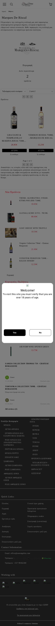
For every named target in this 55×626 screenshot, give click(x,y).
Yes (14, 333)
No (40, 333)
